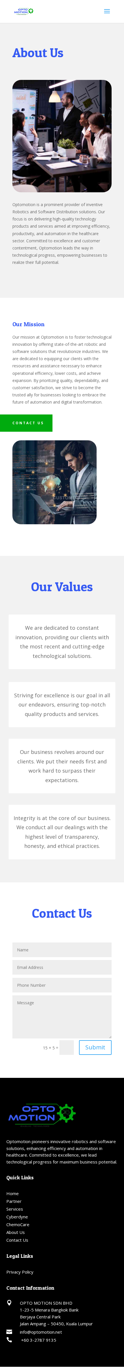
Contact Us (17, 1240)
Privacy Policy (19, 1272)
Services (14, 1209)
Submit (95, 1047)
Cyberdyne (17, 1217)
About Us (15, 1232)
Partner (14, 1201)
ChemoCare (17, 1224)
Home (12, 1193)
